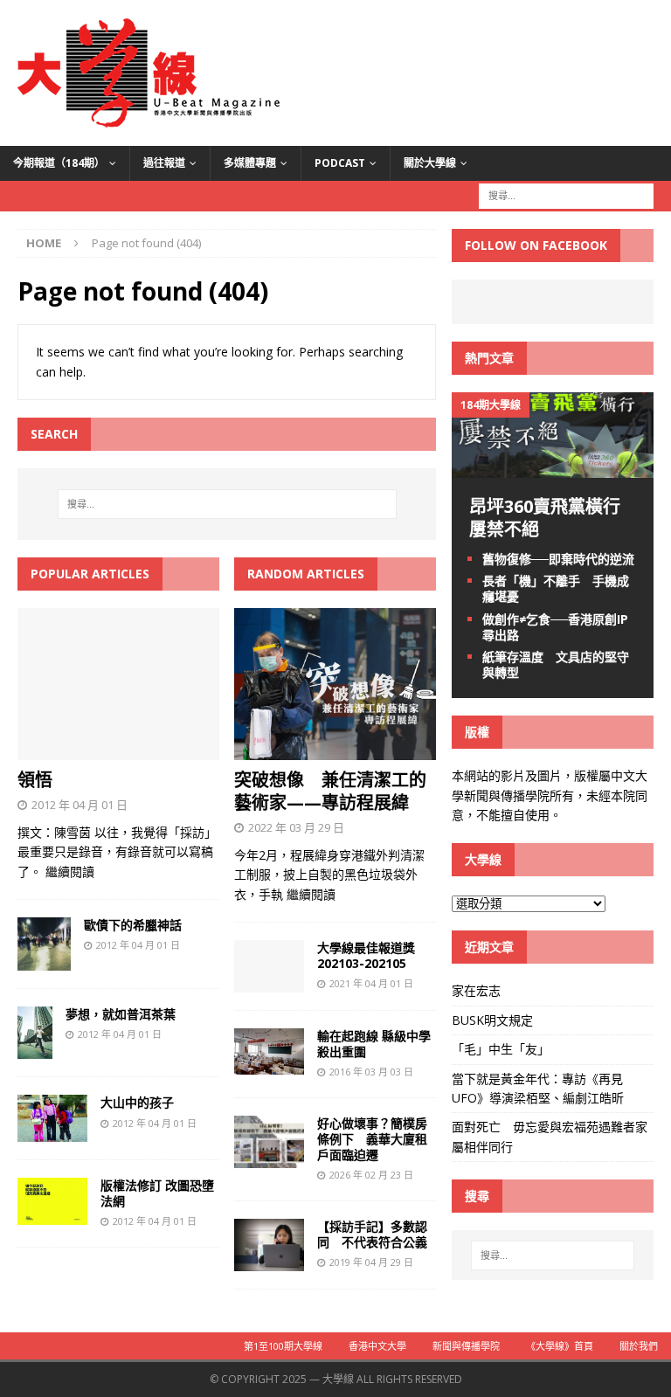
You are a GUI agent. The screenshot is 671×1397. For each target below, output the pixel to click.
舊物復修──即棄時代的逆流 (558, 558)
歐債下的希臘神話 (133, 924)
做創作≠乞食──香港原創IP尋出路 (555, 627)
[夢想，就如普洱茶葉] (34, 1049)
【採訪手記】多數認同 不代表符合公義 (372, 1234)
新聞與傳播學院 (466, 1345)
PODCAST (340, 163)
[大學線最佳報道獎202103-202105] (269, 982)
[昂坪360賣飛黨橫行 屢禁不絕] (552, 468)
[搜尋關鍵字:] (566, 194)
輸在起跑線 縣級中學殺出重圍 (374, 1043)
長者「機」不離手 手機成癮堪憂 (555, 588)
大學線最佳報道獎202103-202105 (366, 955)
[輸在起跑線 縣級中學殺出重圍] (269, 1064)
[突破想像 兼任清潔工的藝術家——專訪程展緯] (335, 750)
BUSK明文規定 (492, 1020)
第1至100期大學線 (283, 1345)
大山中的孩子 (137, 1102)
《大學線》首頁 (559, 1345)
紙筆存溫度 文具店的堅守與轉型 (555, 664)
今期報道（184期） (59, 163)
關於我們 (638, 1345)
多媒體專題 (250, 163)
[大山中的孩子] (52, 1131)
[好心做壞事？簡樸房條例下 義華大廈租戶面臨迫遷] (269, 1158)
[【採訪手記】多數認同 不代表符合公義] (269, 1261)
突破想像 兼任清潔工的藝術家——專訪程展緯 (330, 791)
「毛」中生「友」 (501, 1049)
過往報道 (164, 163)
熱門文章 (489, 357)
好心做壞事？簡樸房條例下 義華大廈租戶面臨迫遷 (372, 1139)
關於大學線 (430, 163)
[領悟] (118, 750)
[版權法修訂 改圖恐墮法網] (52, 1214)
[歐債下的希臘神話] (44, 960)
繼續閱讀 (69, 871)
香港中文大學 (377, 1345)
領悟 (34, 780)
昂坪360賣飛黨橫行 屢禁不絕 (553, 517)
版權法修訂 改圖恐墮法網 (157, 1193)
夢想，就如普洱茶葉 (121, 1014)
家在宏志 (476, 990)
